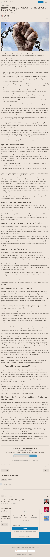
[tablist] (6, 479)
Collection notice (36, 547)
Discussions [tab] (11, 496)
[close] (37, 510)
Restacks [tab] (10, 479)
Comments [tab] (4, 479)
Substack (19, 554)
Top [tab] (2, 496)
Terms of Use (31, 531)
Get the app (31, 551)
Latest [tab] (6, 496)
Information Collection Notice (24, 532)
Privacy (26, 547)
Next (45, 470)
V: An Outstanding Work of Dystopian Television (14, 500)
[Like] (2, 19)
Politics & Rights (5, 5)
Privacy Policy (34, 532)
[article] (25, 502)
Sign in (46, 2)
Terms (30, 547)
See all (3, 524)
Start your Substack (21, 551)
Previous (6, 470)
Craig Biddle (6, 15)
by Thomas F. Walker (5, 501)
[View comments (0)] (5, 19)
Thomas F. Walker (12, 503)
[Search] (47, 496)
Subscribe (41, 2)
